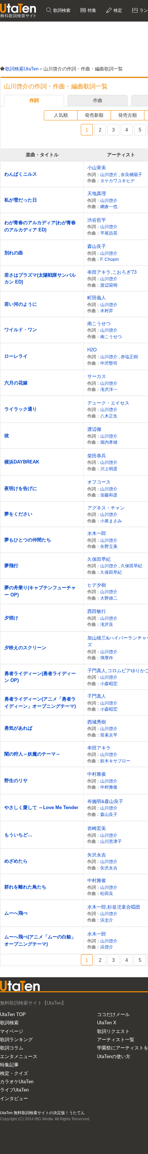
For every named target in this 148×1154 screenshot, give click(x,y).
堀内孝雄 (108, 442)
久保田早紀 (99, 559)
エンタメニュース (18, 1056)
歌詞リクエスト (113, 1031)
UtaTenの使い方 (113, 1056)
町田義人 (96, 297)
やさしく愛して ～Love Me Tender (41, 807)
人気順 (61, 115)
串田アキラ (99, 748)
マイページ (11, 1031)
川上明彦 (108, 468)
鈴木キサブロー (115, 760)
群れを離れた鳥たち (25, 887)
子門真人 (96, 696)
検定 (117, 10)
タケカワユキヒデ (117, 180)
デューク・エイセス (108, 403)
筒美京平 (108, 735)
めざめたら (16, 861)
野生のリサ (16, 780)
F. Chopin (109, 259)
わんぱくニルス (20, 174)
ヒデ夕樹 (96, 585)
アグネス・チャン (106, 508)
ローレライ (16, 356)
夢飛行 (11, 565)
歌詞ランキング (16, 1039)
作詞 (34, 100)
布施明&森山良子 (105, 801)
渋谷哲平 (96, 220)
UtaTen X (106, 1022)
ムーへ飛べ (16, 913)
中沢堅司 (108, 363)
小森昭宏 (108, 683)
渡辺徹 (94, 429)
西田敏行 (96, 611)
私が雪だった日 (20, 200)
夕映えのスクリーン (25, 647)
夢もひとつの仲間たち (27, 540)
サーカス (96, 376)
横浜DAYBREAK (21, 462)
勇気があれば (18, 728)
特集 (91, 10)
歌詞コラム (11, 1048)
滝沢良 (106, 624)
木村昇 (106, 310)
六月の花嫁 (16, 383)
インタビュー (14, 1098)
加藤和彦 (108, 495)
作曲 (97, 100)
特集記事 (9, 1064)
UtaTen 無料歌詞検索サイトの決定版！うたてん (42, 1113)
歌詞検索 (61, 10)
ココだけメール (113, 1014)
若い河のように (20, 304)
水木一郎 (96, 533)
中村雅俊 (96, 774)
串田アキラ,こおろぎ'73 (112, 272)
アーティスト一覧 (115, 1039)
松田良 (106, 893)
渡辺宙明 (108, 285)
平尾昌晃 (108, 233)
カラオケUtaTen (16, 1081)
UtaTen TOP (13, 1014)
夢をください (18, 514)
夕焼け (11, 617)
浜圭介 (106, 920)
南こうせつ (99, 323)
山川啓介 (109, 174)
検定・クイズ (14, 1073)
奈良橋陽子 (131, 174)
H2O (92, 349)
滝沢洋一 (108, 389)
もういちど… (18, 834)
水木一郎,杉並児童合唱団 (113, 907)
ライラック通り (20, 409)
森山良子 (96, 246)
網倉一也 (108, 206)
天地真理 (96, 193)
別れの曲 (13, 252)
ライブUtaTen (14, 1090)
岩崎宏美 (96, 828)
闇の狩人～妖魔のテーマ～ (32, 754)
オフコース (99, 482)
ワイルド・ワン (20, 329)
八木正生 (108, 416)
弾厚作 (106, 657)
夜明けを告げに (20, 488)
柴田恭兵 (96, 455)
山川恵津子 (111, 841)
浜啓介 (106, 947)
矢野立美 (108, 546)
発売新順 (94, 115)
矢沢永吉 (96, 855)
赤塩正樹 (129, 356)
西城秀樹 (96, 722)
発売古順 (127, 115)
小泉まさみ (111, 520)
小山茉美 (96, 167)
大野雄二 (108, 598)
